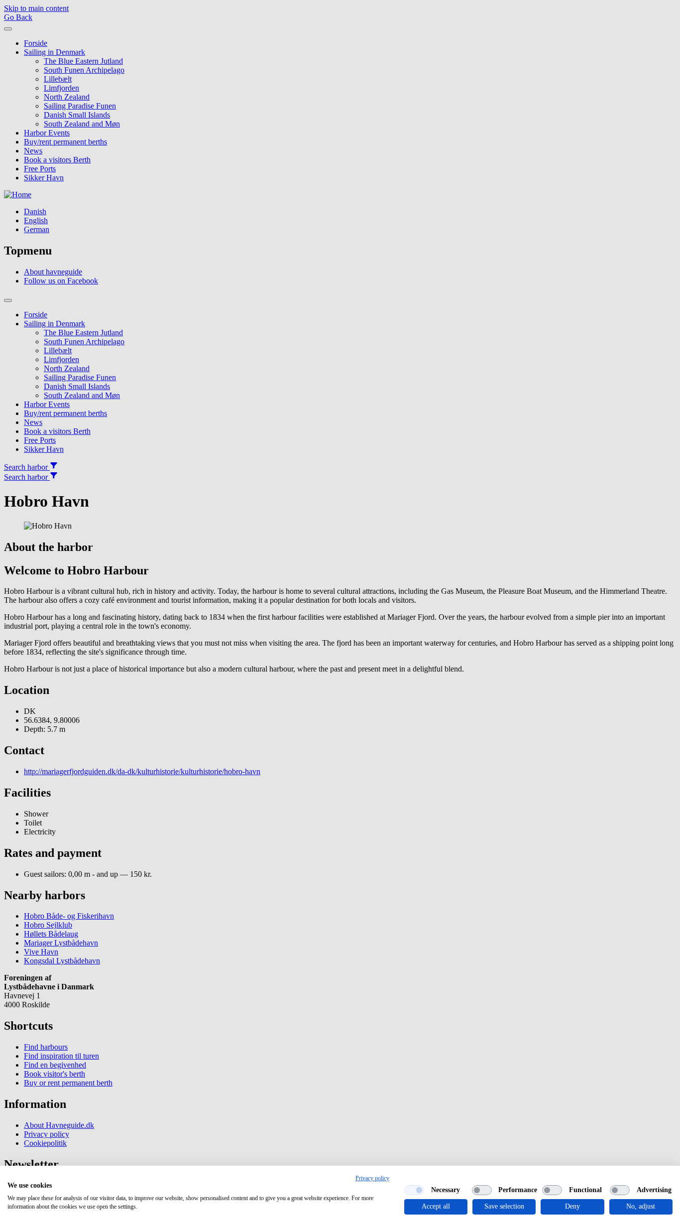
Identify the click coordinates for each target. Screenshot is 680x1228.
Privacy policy (372, 1178)
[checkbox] (414, 1190)
